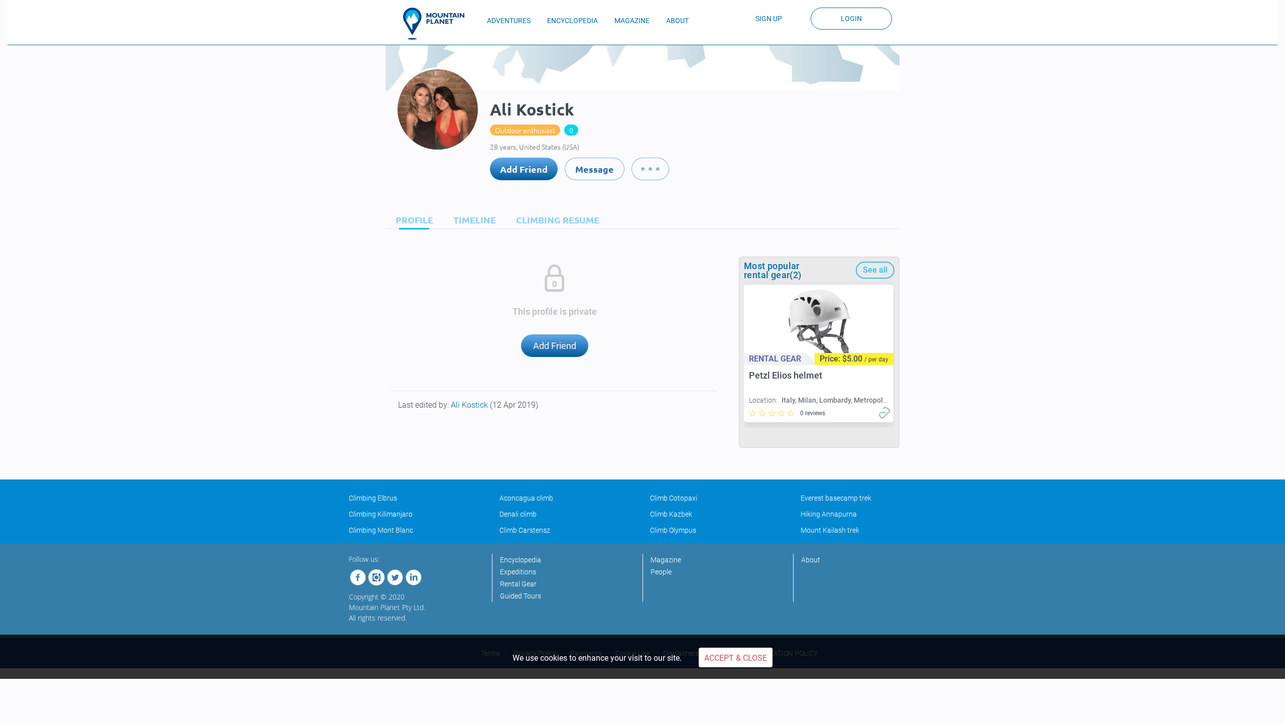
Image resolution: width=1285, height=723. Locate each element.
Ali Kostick (470, 405)
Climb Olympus (673, 530)
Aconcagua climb (526, 498)
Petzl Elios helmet (785, 375)
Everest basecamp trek (836, 498)
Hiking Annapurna (829, 514)
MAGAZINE (632, 21)
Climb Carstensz (524, 530)
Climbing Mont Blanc (381, 530)
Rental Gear (518, 584)
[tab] (412, 219)
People (661, 572)
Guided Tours (520, 596)
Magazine (666, 560)
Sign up (768, 19)
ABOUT (677, 21)
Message (594, 169)
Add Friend (524, 169)
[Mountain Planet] (438, 24)
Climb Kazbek (671, 514)
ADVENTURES (509, 21)
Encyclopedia (520, 560)
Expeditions (518, 572)
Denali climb (518, 514)
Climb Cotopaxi (673, 498)
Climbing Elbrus (373, 498)
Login (851, 19)
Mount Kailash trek (830, 530)
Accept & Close (735, 658)
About (810, 560)
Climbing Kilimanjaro (381, 514)
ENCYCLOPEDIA (572, 21)
